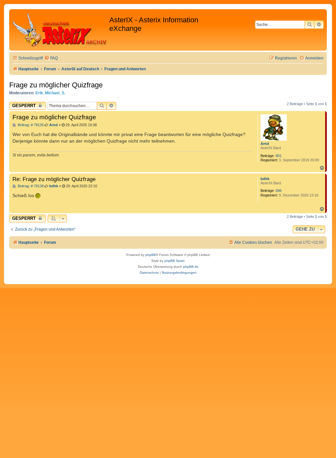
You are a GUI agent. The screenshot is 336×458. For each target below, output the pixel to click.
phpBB (150, 255)
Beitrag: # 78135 (30, 125)
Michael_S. (55, 93)
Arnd (265, 144)
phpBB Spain (174, 261)
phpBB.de (191, 266)
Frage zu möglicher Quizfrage (56, 85)
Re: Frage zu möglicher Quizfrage (53, 179)
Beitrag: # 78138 (30, 186)
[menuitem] (51, 58)
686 (279, 191)
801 (279, 156)
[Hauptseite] (60, 30)
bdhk (265, 179)
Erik (39, 93)
